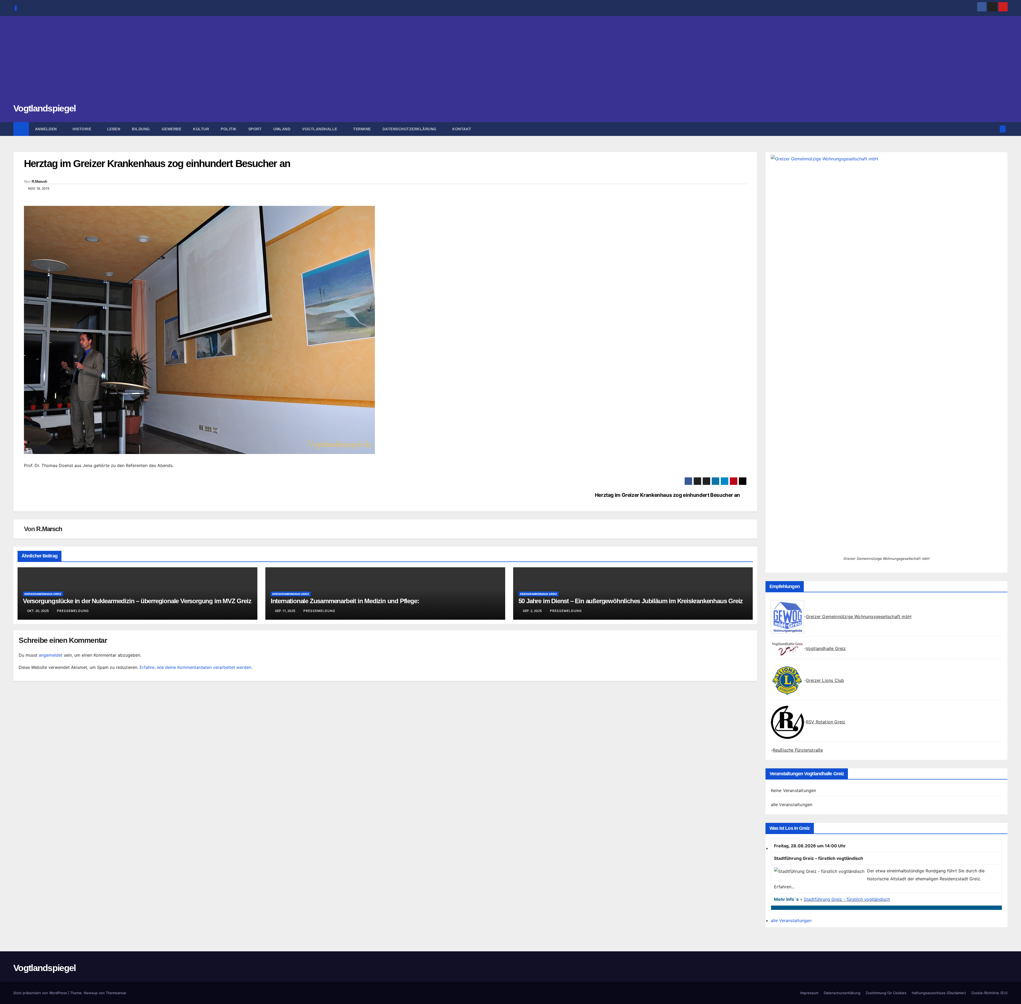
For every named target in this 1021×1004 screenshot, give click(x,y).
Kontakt (461, 129)
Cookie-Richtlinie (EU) (989, 993)
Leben (113, 129)
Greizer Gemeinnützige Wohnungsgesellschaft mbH (858, 616)
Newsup (91, 993)
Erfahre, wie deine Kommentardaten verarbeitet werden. (196, 667)
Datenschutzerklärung (410, 129)
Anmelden (46, 129)
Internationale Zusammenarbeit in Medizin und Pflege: (345, 601)
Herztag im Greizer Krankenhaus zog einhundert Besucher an (667, 495)
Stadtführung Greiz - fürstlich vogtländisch (847, 899)
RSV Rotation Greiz (826, 721)
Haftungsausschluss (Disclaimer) (939, 993)
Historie (83, 129)
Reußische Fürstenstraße (798, 750)
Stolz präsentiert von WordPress (40, 993)
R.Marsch (39, 181)
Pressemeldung (73, 611)
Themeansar (116, 993)
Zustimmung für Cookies (886, 993)
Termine (362, 129)
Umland (281, 129)
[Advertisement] (510, 62)
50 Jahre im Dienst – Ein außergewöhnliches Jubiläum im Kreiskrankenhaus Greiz (630, 601)
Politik (229, 129)
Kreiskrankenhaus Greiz (42, 593)
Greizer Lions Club (825, 680)
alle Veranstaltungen (792, 804)
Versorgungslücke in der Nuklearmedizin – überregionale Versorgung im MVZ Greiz (137, 601)
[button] (993, 129)
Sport (255, 129)
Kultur (201, 129)
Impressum (809, 993)
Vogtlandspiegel (44, 108)
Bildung (141, 129)
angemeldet (50, 655)
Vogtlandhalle (320, 129)
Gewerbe (172, 129)
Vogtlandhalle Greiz (826, 648)
